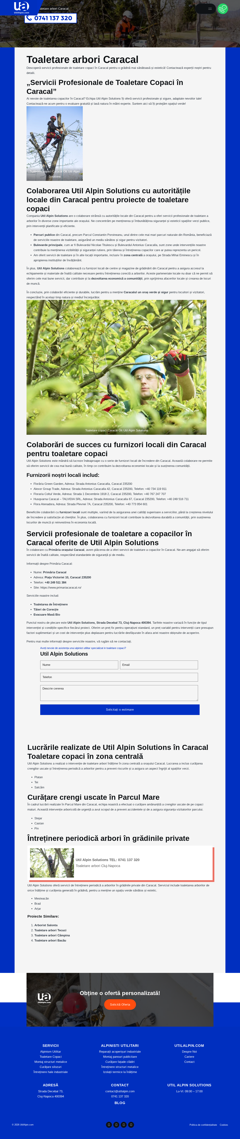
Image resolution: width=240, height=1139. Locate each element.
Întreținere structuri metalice (119, 1067)
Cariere (189, 1056)
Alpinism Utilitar (50, 1051)
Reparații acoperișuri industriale (120, 1051)
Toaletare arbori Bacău (50, 940)
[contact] (223, 9)
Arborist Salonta (45, 925)
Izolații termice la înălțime (120, 1072)
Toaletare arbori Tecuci (50, 930)
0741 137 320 (120, 1096)
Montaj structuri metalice (50, 1061)
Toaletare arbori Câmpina (52, 935)
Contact (189, 1061)
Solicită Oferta (120, 1004)
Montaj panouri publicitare (120, 1056)
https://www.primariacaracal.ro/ (60, 587)
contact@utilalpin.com (120, 1091)
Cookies (224, 1125)
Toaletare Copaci (51, 1056)
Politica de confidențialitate (203, 1125)
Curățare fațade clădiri (120, 1061)
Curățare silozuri (50, 1067)
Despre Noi (189, 1051)
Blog (120, 1103)
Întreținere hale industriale (51, 1072)
